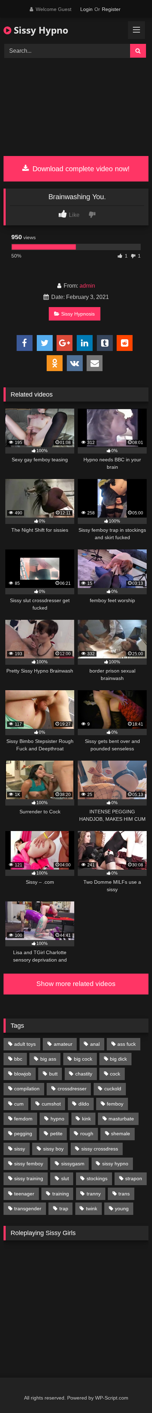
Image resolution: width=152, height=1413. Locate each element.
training (60, 1193)
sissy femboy (28, 1163)
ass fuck (126, 1044)
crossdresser (72, 1088)
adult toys (25, 1044)
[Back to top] (130, 1392)
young (122, 1208)
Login (86, 9)
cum (19, 1104)
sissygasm (72, 1163)
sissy (19, 1149)
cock (115, 1074)
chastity (83, 1074)
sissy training (28, 1178)
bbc (18, 1059)
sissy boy (53, 1149)
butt (53, 1074)
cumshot (51, 1104)
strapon (133, 1178)
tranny (94, 1193)
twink (91, 1208)
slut (65, 1178)
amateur (63, 1044)
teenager (24, 1193)
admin (87, 286)
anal (95, 1044)
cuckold (112, 1088)
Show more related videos (76, 983)
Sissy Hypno (39, 30)
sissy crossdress (99, 1149)
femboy (115, 1104)
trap (63, 1208)
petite (56, 1133)
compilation (27, 1088)
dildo (83, 1104)
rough (86, 1133)
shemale (120, 1133)
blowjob (22, 1074)
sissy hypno (115, 1163)
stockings (97, 1178)
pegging (23, 1133)
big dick (118, 1059)
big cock (83, 1059)
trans (124, 1193)
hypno (57, 1118)
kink (86, 1118)
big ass (48, 1059)
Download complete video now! (80, 169)
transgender (27, 1208)
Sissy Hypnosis (78, 314)
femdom (23, 1118)
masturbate (121, 1118)
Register (111, 9)
